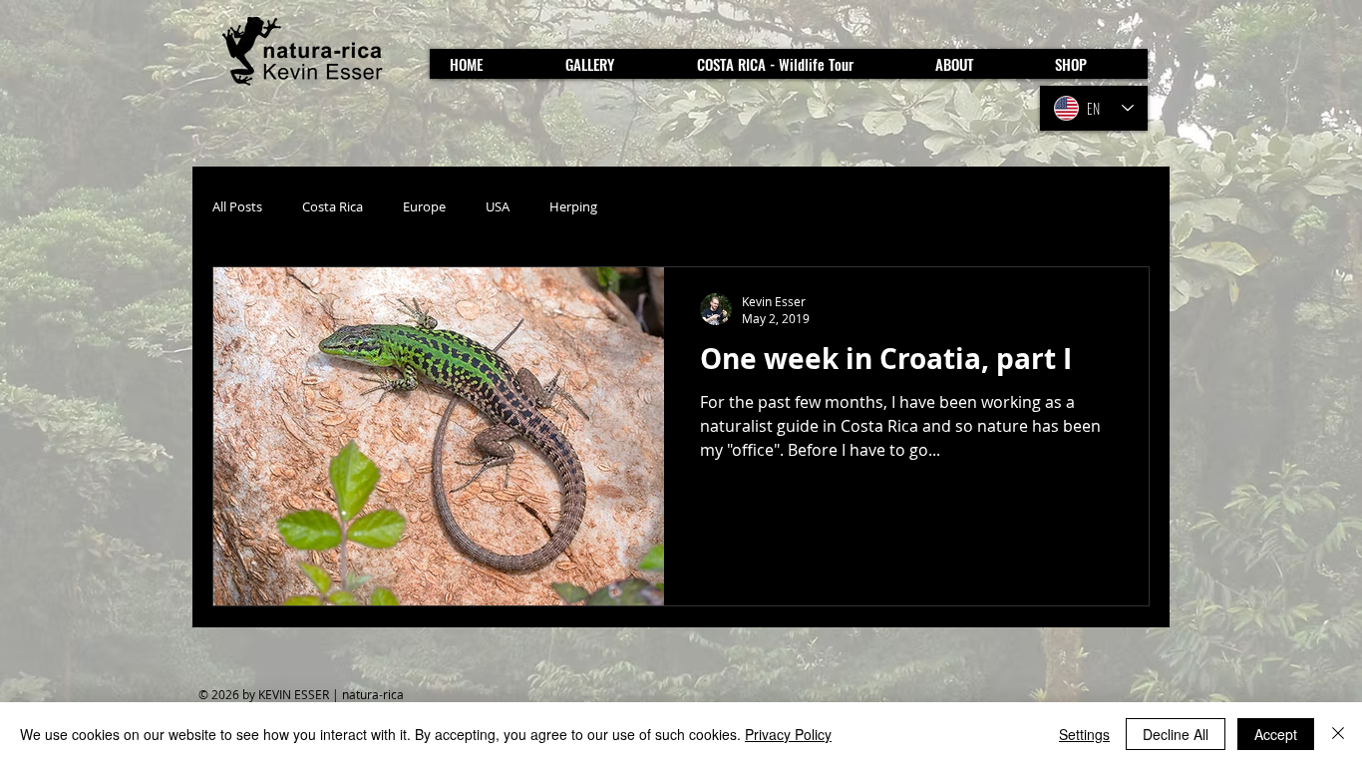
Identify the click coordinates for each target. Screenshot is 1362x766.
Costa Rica (332, 206)
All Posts (237, 206)
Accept (1275, 734)
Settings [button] (1084, 734)
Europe (424, 206)
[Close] (1338, 734)
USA (498, 206)
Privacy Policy (788, 734)
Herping (573, 206)
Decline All (1175, 734)
